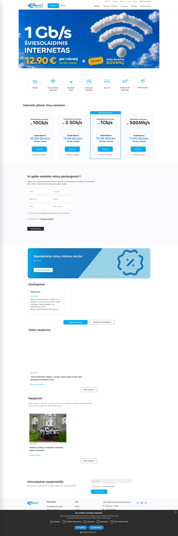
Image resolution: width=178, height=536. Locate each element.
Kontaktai (135, 1)
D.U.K (128, 1)
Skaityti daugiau (106, 518)
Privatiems (53, 5)
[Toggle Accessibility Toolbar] (5, 522)
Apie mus (107, 1)
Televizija (134, 6)
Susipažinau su (41, 219)
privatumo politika (109, 494)
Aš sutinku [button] (81, 527)
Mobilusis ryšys (145, 6)
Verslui (63, 5)
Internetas (124, 6)
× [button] (175, 512)
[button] (21, 39)
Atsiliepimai (115, 1)
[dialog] (89, 523)
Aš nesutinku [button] (96, 527)
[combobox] (62, 199)
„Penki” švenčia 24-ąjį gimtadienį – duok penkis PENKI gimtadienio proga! (119, 381)
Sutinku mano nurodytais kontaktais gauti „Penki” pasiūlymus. (50, 213)
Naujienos (122, 1)
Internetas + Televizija (110, 6)
